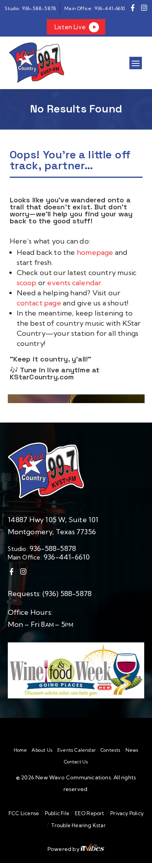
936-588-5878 (53, 548)
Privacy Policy (126, 813)
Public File (57, 813)
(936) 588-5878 (67, 593)
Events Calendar (76, 750)
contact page (39, 302)
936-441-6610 (67, 557)
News (132, 750)
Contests (111, 750)
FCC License (24, 813)
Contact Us (76, 762)
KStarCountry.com (42, 376)
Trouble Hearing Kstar (78, 825)
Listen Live (70, 27)
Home (20, 750)
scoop (27, 282)
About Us (42, 750)
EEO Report (88, 813)
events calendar (74, 282)
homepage (96, 252)
